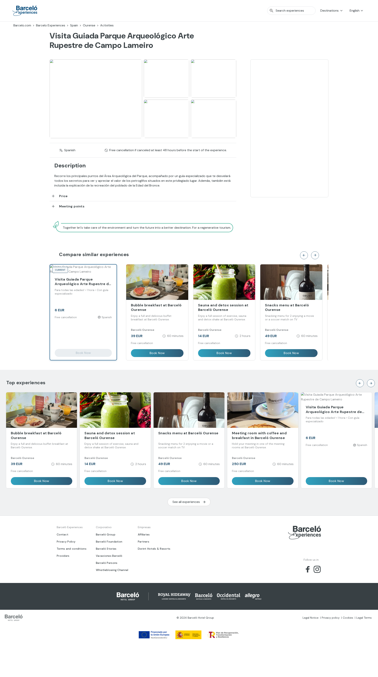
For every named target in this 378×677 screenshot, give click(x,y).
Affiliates (144, 534)
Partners (143, 541)
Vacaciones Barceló (109, 556)
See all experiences (186, 502)
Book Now (83, 353)
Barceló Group (105, 534)
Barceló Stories (106, 548)
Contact (62, 534)
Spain (74, 25)
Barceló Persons (107, 563)
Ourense (89, 25)
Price (63, 196)
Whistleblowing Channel (112, 570)
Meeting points (71, 206)
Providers (63, 556)
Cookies (348, 617)
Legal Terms (364, 617)
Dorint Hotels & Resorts (154, 548)
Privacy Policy (66, 541)
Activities (107, 25)
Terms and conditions (71, 548)
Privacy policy (331, 617)
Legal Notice (311, 617)
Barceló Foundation (109, 541)
